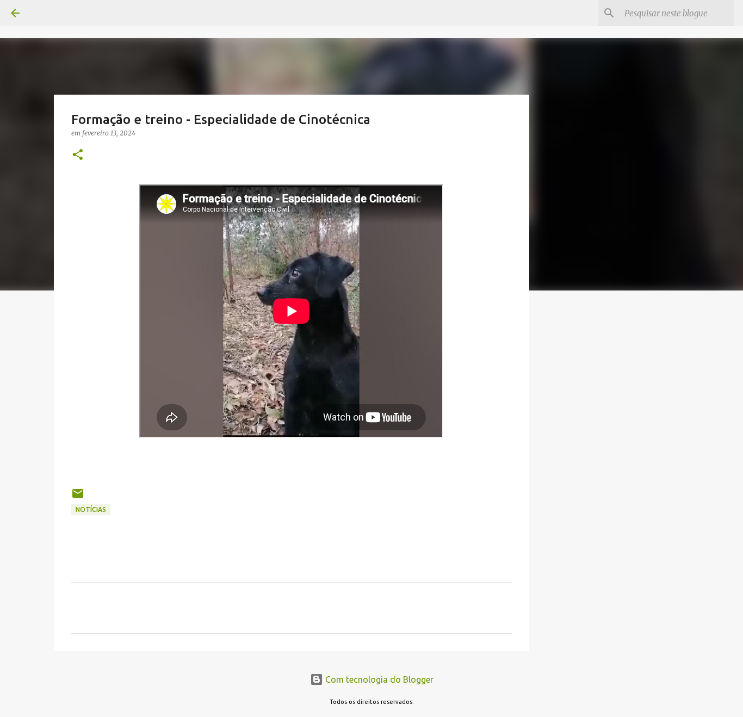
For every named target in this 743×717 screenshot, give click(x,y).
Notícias (91, 509)
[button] (77, 155)
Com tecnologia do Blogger (378, 679)
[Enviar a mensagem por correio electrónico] (77, 497)
